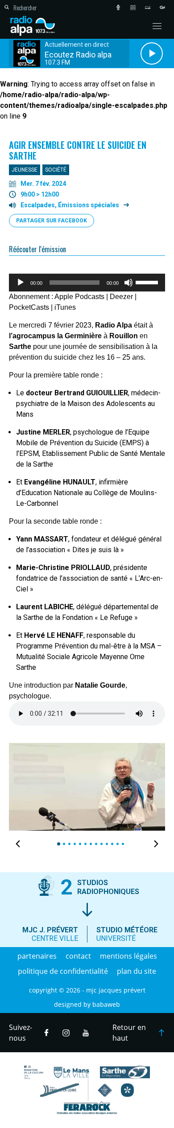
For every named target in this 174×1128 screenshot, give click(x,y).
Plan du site (136, 971)
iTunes (65, 307)
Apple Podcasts (79, 296)
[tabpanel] (87, 787)
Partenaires (37, 956)
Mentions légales (128, 956)
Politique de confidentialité (63, 971)
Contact (78, 956)
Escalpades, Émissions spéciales (70, 205)
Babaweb (106, 1004)
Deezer (121, 296)
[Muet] (128, 282)
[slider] (148, 282)
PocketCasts (29, 307)
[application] (87, 282)
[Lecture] (20, 282)
